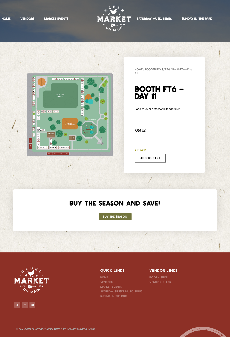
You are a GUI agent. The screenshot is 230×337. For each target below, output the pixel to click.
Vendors (27, 18)
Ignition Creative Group (81, 328)
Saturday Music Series (154, 18)
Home (6, 18)
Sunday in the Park (197, 18)
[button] (115, 216)
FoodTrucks (154, 69)
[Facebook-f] (25, 305)
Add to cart (150, 158)
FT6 (167, 69)
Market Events (56, 18)
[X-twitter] (17, 305)
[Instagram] (32, 305)
